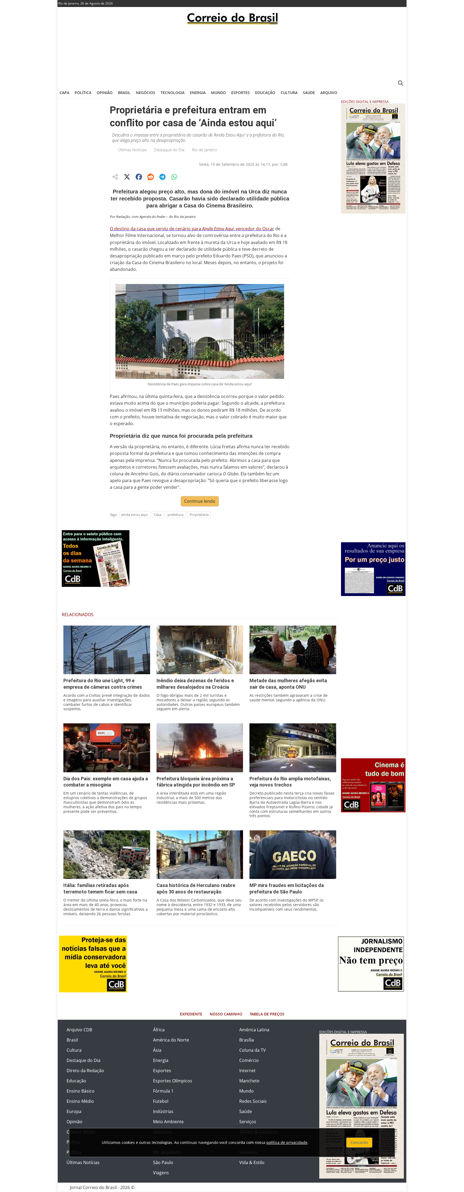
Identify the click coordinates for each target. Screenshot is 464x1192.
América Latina (254, 1030)
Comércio (249, 1060)
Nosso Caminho (226, 1014)
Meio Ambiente (168, 1122)
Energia (198, 92)
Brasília (246, 1040)
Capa (64, 92)
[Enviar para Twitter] (127, 177)
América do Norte (171, 1040)
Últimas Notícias (132, 149)
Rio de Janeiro (204, 149)
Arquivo (328, 92)
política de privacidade (286, 1142)
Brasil (124, 92)
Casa (157, 514)
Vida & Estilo (251, 1162)
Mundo (218, 92)
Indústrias (163, 1111)
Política (83, 92)
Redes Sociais (253, 1101)
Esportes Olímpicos (172, 1081)
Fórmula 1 (163, 1091)
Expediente (191, 1014)
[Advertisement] (232, 55)
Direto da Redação (85, 1070)
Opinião (105, 92)
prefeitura (175, 514)
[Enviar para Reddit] (150, 177)
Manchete (249, 1081)
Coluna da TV (252, 1050)
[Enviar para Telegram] (162, 177)
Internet (247, 1070)
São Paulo (163, 1162)
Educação (265, 92)
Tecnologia (172, 92)
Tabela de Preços (267, 1014)
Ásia (157, 1050)
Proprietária (199, 514)
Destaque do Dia (169, 149)
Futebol (160, 1101)
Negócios (145, 92)
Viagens (161, 1173)
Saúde (309, 92)
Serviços (247, 1122)
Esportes (240, 92)
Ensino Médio (80, 1101)
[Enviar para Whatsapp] (174, 177)
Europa (74, 1111)
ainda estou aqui (134, 514)
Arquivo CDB (79, 1030)
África (159, 1030)
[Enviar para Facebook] (139, 177)
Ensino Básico (81, 1091)
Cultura (289, 92)
